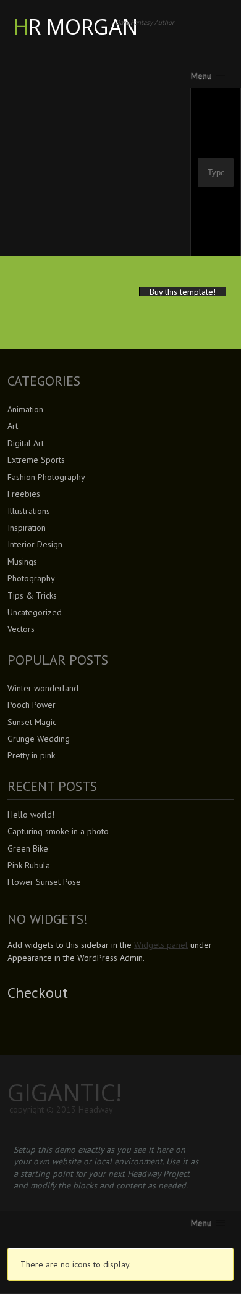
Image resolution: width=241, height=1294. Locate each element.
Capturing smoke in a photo (58, 831)
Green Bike (27, 848)
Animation (25, 409)
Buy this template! (183, 291)
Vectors (21, 628)
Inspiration (26, 527)
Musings (22, 561)
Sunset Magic (31, 722)
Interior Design (34, 544)
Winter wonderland (42, 688)
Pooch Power (31, 704)
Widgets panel (161, 944)
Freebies (23, 493)
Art (12, 425)
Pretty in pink (31, 755)
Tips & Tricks (32, 595)
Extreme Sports (36, 459)
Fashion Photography (46, 477)
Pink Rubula (28, 865)
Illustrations (28, 510)
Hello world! (30, 814)
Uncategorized (34, 612)
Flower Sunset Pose (44, 881)
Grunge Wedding (38, 738)
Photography (31, 578)
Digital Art (25, 443)
